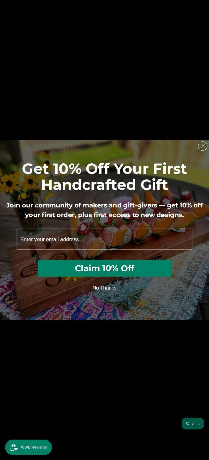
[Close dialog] (203, 146)
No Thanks (104, 288)
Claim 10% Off (104, 268)
